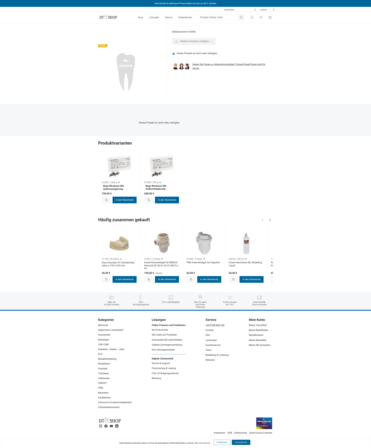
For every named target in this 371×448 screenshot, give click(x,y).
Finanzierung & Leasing (164, 368)
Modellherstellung (107, 359)
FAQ (208, 335)
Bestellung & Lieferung (217, 355)
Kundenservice (213, 345)
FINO (100, 387)
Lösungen (154, 17)
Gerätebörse (104, 397)
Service (168, 17)
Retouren (210, 360)
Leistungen (211, 340)
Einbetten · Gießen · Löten (111, 349)
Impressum (219, 432)
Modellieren (104, 363)
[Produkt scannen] (251, 17)
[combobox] (240, 9)
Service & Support (161, 363)
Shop (140, 17)
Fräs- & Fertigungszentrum (165, 373)
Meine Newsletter (257, 340)
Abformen (103, 325)
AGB (229, 432)
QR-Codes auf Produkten (164, 334)
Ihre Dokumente (160, 329)
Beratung (156, 378)
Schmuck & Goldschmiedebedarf (115, 402)
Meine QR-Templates (259, 345)
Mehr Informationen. (203, 443)
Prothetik (102, 368)
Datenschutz (240, 432)
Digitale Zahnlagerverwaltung (167, 344)
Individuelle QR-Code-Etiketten (167, 339)
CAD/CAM (103, 344)
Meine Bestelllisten (258, 330)
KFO (100, 354)
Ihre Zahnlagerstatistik (163, 349)
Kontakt (210, 330)
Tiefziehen (103, 373)
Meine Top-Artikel (258, 325)
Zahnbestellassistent (109, 407)
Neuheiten (103, 392)
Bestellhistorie (256, 335)
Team (208, 350)
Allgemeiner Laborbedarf (110, 330)
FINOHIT (102, 383)
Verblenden (104, 378)
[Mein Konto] (260, 17)
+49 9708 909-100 (215, 325)
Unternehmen (185, 17)
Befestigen (103, 339)
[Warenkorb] (270, 17)
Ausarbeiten (104, 334)
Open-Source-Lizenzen (260, 432)
